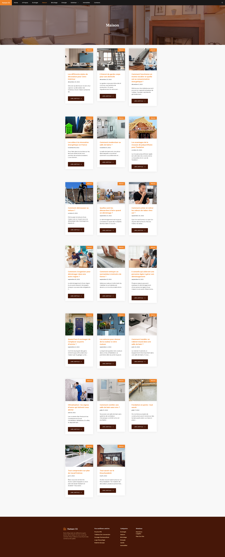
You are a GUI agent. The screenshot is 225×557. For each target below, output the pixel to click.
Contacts (97, 2)
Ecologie (35, 2)
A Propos (25, 2)
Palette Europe (99, 543)
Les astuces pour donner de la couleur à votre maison (110, 341)
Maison (44, 2)
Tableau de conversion (102, 534)
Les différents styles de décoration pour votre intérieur (78, 76)
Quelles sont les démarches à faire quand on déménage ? (110, 210)
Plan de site (140, 536)
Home (16, 2)
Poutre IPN (98, 532)
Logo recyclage (99, 540)
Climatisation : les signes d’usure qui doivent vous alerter (78, 407)
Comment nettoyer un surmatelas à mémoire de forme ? (110, 274)
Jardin (122, 543)
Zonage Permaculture (101, 537)
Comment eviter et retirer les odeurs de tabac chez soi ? (142, 210)
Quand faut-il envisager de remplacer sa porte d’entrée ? (79, 341)
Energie (64, 2)
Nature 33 (6, 3)
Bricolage (54, 2)
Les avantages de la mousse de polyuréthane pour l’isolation (142, 144)
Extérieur (74, 2)
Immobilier (86, 2)
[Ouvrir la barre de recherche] (222, 2)
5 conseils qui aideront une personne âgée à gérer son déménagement (143, 274)
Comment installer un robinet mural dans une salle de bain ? (141, 341)
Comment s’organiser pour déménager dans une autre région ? (79, 274)
